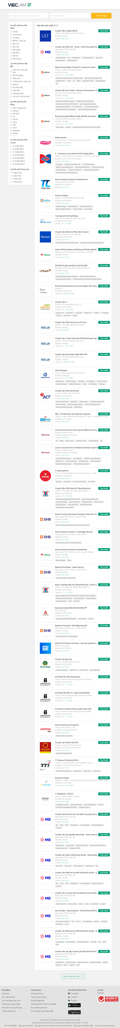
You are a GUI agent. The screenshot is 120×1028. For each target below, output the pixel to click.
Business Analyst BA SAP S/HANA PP (66, 618)
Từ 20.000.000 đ (19, 161)
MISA (70, 601)
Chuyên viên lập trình (63, 659)
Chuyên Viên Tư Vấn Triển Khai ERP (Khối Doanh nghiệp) (77, 338)
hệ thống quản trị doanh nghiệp (64, 507)
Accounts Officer (77, 106)
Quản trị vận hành (91, 598)
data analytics (60, 962)
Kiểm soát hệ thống (61, 502)
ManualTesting (76, 57)
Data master (67, 481)
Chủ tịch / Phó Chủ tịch (21, 96)
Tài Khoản (5, 993)
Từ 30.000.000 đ (19, 164)
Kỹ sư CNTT (91, 481)
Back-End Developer (90, 804)
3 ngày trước (17, 173)
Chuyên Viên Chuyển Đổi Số (66, 31)
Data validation (84, 401)
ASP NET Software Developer (92, 458)
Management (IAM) (74, 848)
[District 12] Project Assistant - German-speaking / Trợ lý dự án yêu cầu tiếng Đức (77, 643)
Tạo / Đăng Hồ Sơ (8, 997)
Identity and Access (61, 848)
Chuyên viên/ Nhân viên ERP (66, 742)
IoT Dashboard (93, 384)
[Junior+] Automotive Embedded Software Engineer (76, 447)
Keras (86, 904)
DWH (61, 825)
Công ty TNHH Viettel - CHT (65, 727)
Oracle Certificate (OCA (62, 921)
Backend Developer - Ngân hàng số (69, 567)
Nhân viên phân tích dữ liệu (63, 209)
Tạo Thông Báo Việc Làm (11, 1000)
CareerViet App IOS (72, 1012)
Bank (69, 560)
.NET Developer (77, 458)
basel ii (66, 965)
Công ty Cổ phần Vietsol (64, 432)
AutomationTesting (88, 57)
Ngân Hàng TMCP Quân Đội (65, 49)
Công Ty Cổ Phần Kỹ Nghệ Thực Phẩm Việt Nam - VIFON (76, 473)
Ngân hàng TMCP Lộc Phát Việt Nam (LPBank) (72, 268)
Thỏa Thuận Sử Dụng (39, 997)
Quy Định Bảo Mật (37, 1000)
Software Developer (76, 804)
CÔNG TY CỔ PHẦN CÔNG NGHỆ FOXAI (69, 325)
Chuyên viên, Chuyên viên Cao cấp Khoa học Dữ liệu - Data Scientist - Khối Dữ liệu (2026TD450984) (77, 893)
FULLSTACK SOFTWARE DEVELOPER (66, 807)
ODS (67, 825)
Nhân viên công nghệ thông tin (64, 167)
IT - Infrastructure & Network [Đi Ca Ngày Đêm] (74, 153)
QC (74, 81)
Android (16, 111)
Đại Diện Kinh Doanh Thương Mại (65, 101)
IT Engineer (59, 164)
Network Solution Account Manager (66, 109)
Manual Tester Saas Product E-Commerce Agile (69, 78)
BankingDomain (60, 60)
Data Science (94, 904)
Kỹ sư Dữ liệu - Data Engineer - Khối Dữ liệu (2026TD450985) (77, 910)
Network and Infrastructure (72, 164)
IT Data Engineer (62, 470)
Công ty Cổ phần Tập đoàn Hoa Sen (68, 745)
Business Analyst (73, 206)
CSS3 (15, 128)
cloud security (70, 845)
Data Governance (79, 866)
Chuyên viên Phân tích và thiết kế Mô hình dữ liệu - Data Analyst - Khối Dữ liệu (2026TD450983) (77, 931)
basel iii (72, 965)
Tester (69, 81)
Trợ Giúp (100, 993)
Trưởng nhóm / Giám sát (21, 81)
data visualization (83, 962)
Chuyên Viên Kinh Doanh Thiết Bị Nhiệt (66, 104)
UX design (102, 384)
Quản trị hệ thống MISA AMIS (90, 499)
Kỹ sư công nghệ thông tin (82, 167)
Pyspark (103, 904)
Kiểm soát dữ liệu (61, 504)
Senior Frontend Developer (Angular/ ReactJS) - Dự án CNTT (77, 514)
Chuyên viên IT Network (75, 170)
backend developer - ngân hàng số (65, 578)
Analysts (68, 127)
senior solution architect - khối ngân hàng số (68, 542)
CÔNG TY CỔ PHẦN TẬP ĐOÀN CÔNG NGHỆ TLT (72, 491)
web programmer (95, 670)
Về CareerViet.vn (37, 993)
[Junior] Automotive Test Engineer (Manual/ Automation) (77, 430)
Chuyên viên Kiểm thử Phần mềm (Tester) (71, 232)
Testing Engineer (100, 81)
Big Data (105, 962)
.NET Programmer (19, 108)
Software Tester (60, 81)
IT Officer (58, 315)
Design (15, 133)
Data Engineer (61, 137)
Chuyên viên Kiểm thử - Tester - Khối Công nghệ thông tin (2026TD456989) (77, 47)
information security (82, 845)
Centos (15, 119)
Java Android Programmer (63, 458)
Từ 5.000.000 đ (18, 149)
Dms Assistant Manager (79, 481)
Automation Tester (88, 81)
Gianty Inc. (59, 288)
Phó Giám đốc (18, 87)
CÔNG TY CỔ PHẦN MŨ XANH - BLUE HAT (70, 218)
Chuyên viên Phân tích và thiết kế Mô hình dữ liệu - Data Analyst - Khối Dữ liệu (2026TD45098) (77, 872)
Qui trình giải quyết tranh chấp (42, 1011)
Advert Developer (95, 461)
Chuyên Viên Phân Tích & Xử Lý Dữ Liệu (70, 322)
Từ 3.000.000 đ (18, 146)
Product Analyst (61, 195)
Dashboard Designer (75, 384)
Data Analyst (78, 407)
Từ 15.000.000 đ (18, 158)
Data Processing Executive (75, 404)
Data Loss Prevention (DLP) (97, 845)
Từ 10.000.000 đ (18, 155)
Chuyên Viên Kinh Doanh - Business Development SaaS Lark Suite (77, 90)
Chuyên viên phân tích (86, 206)
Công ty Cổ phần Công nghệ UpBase (68, 70)
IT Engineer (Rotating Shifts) (66, 760)
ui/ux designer (91, 381)
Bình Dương (17, 59)
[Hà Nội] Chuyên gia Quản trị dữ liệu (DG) (71, 265)
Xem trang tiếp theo (71, 976)
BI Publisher (59, 924)
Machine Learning (61, 904)
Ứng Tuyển (104, 31)
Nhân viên (16, 78)
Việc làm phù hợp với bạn (11, 1004)
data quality (68, 866)
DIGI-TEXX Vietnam (62, 646)
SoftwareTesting (60, 57)
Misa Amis (76, 601)
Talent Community (8, 1011)
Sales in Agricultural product (88, 104)
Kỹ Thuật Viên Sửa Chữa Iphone (67, 677)
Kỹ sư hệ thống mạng (97, 167)
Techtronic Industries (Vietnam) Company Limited (73, 763)
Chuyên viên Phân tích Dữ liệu (67, 391)
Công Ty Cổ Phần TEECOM (65, 182)
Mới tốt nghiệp (18, 75)
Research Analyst (61, 206)
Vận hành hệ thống (87, 502)
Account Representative (91, 106)
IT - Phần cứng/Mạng (88, 164)
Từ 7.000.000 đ (18, 152)
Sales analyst (59, 127)
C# (14, 116)
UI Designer (81, 381)
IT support (96, 313)
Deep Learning (72, 904)
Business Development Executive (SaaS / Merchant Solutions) (77, 286)
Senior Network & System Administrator (71, 179)
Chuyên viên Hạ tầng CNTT (91, 170)
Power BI (58, 828)
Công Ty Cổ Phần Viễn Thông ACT (67, 393)
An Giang (16, 38)
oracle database (84, 825)
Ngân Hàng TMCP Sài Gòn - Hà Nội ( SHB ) (70, 517)
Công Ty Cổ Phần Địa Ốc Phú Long (67, 662)
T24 (69, 57)
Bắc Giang (16, 50)
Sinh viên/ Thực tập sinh (20, 71)
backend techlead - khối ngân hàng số (66, 636)
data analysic (88, 209)
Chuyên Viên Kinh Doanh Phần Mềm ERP (71, 354)
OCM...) (78, 921)
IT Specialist (87, 313)
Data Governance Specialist (87, 276)
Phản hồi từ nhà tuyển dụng (12, 1007)
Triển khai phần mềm (86, 504)
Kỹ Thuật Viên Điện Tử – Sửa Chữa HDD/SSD (72, 693)
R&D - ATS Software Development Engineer (73, 414)
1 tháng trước (17, 182)
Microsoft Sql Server (97, 825)
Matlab (81, 904)
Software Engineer (84, 807)
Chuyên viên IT (60, 313)
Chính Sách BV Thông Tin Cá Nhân (43, 1004)
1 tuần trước (17, 176)
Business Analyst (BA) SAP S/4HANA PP (71, 608)
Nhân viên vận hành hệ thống (64, 598)
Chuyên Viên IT (61, 302)
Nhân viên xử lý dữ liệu (62, 401)
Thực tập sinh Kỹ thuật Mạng (66, 216)
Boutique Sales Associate (63, 106)
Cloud (15, 122)
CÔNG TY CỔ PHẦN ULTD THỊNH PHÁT (69, 33)
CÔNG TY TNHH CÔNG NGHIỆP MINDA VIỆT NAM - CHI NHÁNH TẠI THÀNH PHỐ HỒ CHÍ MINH (82, 416)
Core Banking (74, 825)
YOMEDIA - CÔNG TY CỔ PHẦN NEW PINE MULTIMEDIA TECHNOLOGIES (82, 780)
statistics (58, 965)
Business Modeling (95, 962)
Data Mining (74, 401)
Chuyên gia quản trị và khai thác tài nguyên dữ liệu (87, 279)
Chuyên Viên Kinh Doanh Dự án (85, 101)
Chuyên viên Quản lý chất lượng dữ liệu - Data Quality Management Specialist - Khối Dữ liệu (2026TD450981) (77, 855)
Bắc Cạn (16, 47)
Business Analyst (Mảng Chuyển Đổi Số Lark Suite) (75, 116)
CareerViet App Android (73, 1005)
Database (16, 130)
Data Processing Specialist (92, 404)
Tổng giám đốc (18, 93)
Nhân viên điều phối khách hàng (87, 109)
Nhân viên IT (69, 313)
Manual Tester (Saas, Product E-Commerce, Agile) (75, 67)
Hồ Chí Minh (17, 35)
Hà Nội (15, 32)
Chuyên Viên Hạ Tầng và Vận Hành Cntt (66, 172)
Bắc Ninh (16, 53)
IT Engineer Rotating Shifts (63, 771)
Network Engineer (61, 170)
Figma (84, 384)
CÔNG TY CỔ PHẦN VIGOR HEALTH (68, 304)
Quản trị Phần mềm (74, 502)
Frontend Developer (71, 461)
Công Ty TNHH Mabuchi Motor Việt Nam (70, 373)
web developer (83, 670)
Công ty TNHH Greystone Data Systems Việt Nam (73, 679)
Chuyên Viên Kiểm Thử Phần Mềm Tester (67, 242)
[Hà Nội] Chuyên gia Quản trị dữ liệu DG (66, 276)
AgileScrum (99, 57)
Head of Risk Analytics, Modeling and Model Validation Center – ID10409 (77, 249)
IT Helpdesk (105, 313)
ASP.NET (16, 114)
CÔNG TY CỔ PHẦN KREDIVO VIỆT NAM (69, 198)
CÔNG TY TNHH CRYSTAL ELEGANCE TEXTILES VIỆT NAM (77, 156)
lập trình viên (59, 461)
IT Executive (67, 315)
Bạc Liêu (16, 44)
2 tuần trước (17, 179)
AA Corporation (60, 610)
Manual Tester (70, 440)
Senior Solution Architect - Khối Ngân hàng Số (74, 532)
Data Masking (60, 845)
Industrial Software (61, 384)
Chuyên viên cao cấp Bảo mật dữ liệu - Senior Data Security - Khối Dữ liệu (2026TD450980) (77, 834)
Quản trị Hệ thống (79, 598)
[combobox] (30, 15)
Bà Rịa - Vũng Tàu (19, 41)
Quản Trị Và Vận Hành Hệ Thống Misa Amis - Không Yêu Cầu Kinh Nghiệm (77, 584)
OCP (73, 921)
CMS (14, 125)
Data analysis (89, 866)
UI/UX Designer (61, 370)
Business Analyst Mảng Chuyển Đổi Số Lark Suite (86, 127)
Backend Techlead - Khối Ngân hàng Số (71, 625)
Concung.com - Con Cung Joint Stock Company (73, 140)
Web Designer (60, 381)
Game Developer (83, 461)
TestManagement (72, 60)
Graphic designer (71, 381)
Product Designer (102, 381)
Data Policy (59, 866)
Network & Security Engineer (67, 725)
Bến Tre (15, 56)
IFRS (78, 965)
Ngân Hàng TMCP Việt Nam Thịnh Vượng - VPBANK (74, 252)
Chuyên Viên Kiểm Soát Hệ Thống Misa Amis (73, 488)
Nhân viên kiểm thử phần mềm (93, 78)
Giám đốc (16, 90)
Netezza (96, 921)
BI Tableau (104, 921)
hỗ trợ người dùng (73, 504)
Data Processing (60, 404)
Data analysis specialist (97, 401)
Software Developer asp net (63, 464)
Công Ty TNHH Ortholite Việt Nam (67, 796)
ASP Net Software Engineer (81, 464)
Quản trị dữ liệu (99, 502)
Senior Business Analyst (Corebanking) (71, 549)
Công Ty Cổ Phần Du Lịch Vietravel (68, 234)
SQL (57, 825)
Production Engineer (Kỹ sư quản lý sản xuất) (73, 709)
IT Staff (75, 315)
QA (57, 83)
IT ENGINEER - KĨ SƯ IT (64, 794)
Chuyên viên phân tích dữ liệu (64, 407)
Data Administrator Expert (63, 279)
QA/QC (79, 81)
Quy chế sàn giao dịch (39, 1007)
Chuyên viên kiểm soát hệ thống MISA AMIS (68, 499)
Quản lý (15, 84)
